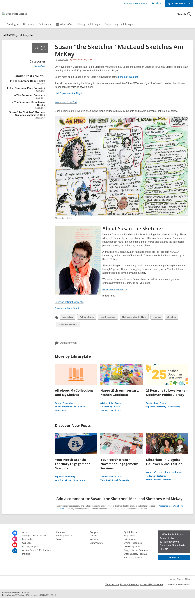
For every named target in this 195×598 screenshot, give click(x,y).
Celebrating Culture (110, 406)
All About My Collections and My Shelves (74, 392)
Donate (93, 535)
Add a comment (68, 343)
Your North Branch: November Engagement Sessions (119, 464)
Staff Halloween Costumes (158, 479)
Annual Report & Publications (36, 550)
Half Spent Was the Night (68, 93)
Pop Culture (164, 472)
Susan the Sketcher (67, 325)
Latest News (130, 539)
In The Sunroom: (28, 95)
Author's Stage (87, 318)
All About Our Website (65, 406)
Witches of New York (66, 102)
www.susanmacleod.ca (114, 289)
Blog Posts (129, 535)
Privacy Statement (129, 584)
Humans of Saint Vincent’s (69, 302)
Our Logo (27, 543)
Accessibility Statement (151, 584)
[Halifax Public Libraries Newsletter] (14, 550)
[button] (135, 3)
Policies (26, 554)
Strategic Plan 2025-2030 (34, 535)
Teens (118, 403)
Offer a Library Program (135, 554)
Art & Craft (40, 66)
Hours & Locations (133, 557)
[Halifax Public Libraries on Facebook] (14, 533)
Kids (111, 403)
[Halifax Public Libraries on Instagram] (14, 539)
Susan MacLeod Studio (67, 308)
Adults (58, 403)
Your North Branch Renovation (70, 480)
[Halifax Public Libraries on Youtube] (14, 544)
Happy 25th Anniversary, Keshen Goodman (119, 392)
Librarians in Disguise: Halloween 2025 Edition (164, 462)
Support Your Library (110, 410)
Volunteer (94, 539)
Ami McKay (67, 318)
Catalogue (13, 24)
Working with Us (64, 535)
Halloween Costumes (156, 476)
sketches (171, 318)
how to (81, 406)
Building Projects (30, 546)
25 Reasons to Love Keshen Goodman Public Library (167, 392)
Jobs (58, 539)
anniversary (174, 406)
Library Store (96, 543)
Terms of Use (112, 584)
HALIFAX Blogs (10, 35)
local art (157, 318)
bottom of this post (128, 77)
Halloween (177, 472)
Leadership (27, 539)
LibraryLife (27, 35)
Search (182, 14)
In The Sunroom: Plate (25, 88)
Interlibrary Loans (132, 546)
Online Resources (133, 543)
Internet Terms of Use (179, 579)
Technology (68, 403)
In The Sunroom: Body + (26, 81)
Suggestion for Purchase (136, 550)
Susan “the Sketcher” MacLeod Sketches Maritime (27, 113)
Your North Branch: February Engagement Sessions (72, 464)
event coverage (107, 318)
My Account (60, 410)
